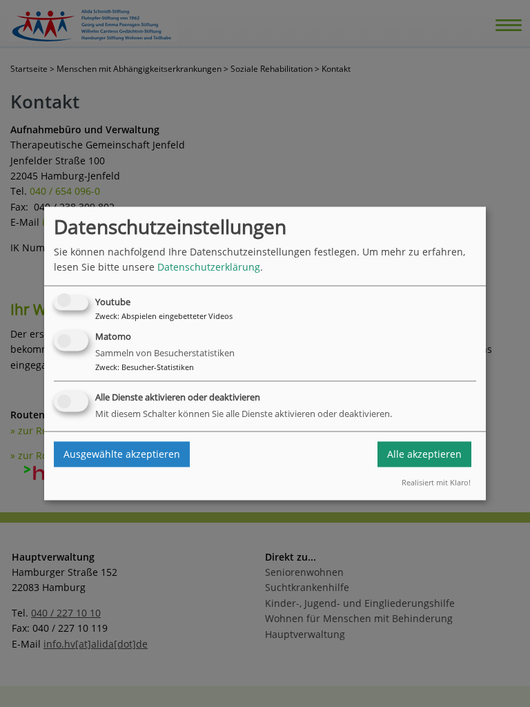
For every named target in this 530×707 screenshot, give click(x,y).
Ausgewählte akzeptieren (121, 454)
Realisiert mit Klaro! (436, 482)
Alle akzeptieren (424, 454)
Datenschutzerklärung (208, 267)
